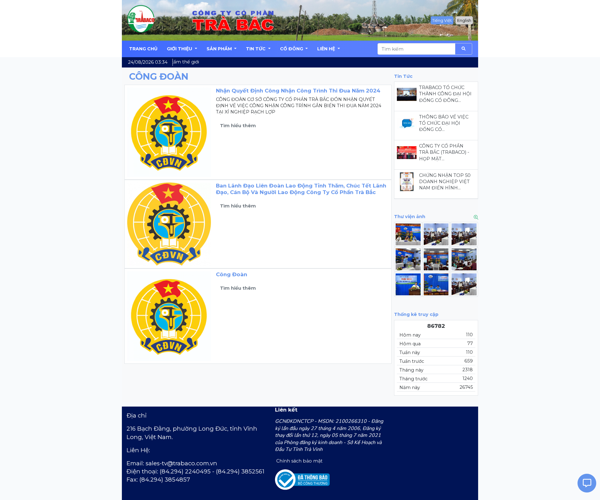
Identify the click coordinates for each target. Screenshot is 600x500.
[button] (182, 49)
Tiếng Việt (442, 20)
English (464, 20)
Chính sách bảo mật (298, 461)
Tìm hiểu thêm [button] (238, 125)
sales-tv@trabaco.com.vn (181, 463)
